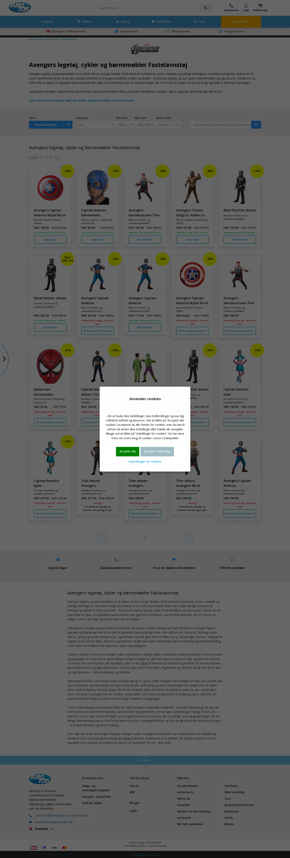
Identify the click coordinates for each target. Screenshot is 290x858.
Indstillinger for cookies (145, 462)
